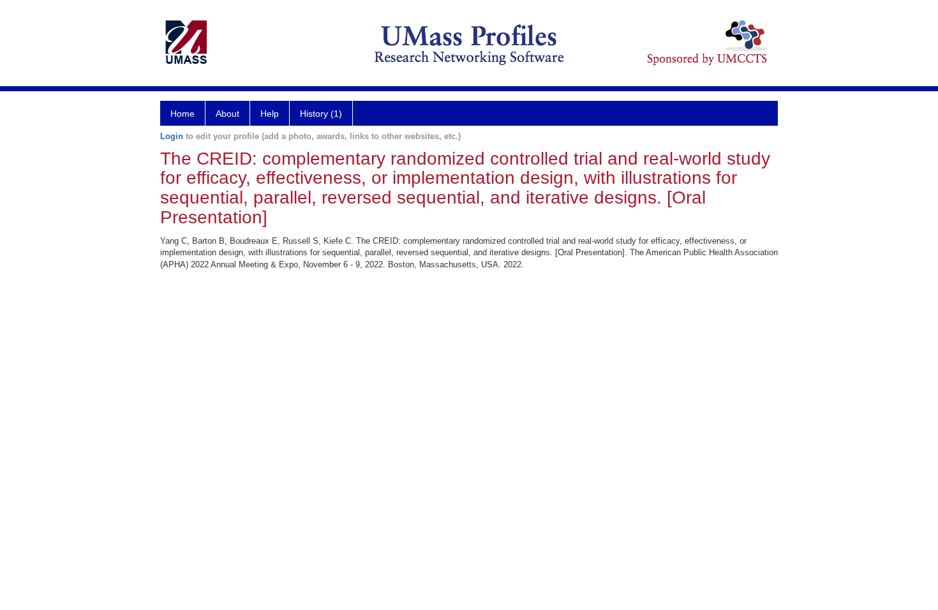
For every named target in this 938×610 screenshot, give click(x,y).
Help (269, 113)
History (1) (321, 113)
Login (171, 136)
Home (182, 113)
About (227, 113)
